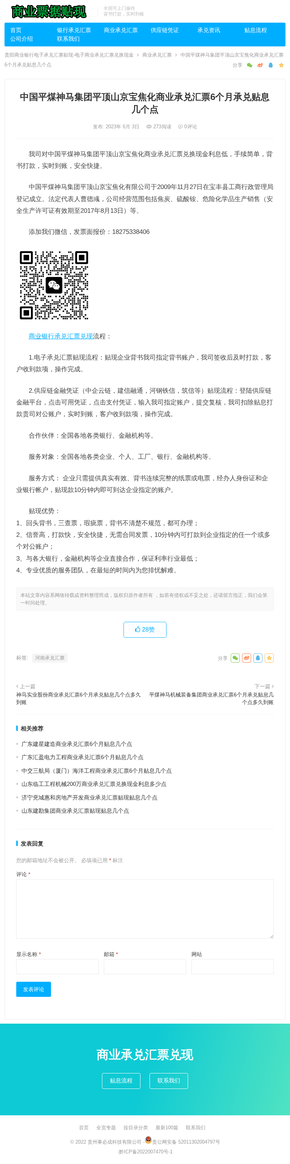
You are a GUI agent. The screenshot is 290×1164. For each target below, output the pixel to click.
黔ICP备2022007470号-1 (146, 1152)
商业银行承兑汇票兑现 (61, 336)
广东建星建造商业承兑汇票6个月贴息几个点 (77, 744)
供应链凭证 (165, 30)
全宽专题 (106, 1127)
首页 (16, 30)
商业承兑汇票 (121, 30)
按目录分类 (135, 1127)
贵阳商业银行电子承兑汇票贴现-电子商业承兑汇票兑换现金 (69, 55)
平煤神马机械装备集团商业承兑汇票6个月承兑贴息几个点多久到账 (211, 698)
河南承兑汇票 (50, 658)
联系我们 (68, 38)
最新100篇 (167, 1127)
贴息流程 (255, 30)
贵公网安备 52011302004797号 (186, 1142)
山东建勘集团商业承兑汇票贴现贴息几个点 (75, 810)
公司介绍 (21, 38)
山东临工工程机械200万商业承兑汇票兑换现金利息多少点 (94, 784)
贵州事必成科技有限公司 (115, 1142)
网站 (196, 954)
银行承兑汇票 (74, 30)
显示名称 (28, 954)
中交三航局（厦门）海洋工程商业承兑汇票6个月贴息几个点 (97, 770)
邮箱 (111, 954)
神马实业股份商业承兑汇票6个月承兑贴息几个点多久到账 (78, 698)
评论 (23, 874)
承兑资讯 (208, 30)
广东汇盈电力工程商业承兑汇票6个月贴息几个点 (82, 757)
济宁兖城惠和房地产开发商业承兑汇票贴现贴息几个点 (89, 797)
